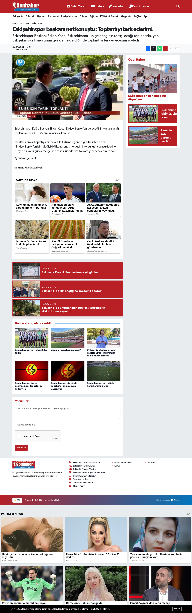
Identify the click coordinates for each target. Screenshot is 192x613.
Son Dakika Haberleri (83, 482)
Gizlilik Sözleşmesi (123, 462)
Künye (117, 466)
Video (100, 6)
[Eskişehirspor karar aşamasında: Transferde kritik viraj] (31, 371)
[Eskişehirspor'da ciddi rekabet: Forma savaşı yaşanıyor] (67, 371)
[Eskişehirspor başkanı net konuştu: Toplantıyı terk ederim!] (67, 87)
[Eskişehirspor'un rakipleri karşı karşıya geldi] (103, 371)
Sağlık (137, 16)
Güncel (30, 16)
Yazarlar (118, 6)
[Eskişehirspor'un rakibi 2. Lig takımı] (31, 338)
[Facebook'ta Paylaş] (148, 48)
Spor (147, 16)
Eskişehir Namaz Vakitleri (85, 469)
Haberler (17, 23)
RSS (18, 500)
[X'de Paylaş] (153, 48)
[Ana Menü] (178, 16)
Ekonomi (53, 16)
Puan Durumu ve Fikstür (84, 476)
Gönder (21, 447)
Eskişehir (17, 16)
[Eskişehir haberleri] (25, 6)
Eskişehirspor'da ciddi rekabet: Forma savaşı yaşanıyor (63, 386)
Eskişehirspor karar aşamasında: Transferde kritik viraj (29, 386)
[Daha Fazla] (165, 48)
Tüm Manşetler (80, 479)
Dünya (83, 16)
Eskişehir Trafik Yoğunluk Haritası (89, 472)
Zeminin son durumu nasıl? (66, 350)
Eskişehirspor (69, 16)
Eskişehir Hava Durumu (84, 466)
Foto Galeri (78, 6)
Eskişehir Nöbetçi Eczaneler (86, 462)
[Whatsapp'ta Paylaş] (159, 48)
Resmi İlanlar (140, 6)
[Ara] (178, 6)
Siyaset (41, 16)
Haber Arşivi (79, 486)
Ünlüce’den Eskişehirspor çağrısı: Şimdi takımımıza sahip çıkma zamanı (101, 353)
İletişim (151, 462)
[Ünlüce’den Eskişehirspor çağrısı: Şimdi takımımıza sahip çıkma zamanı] (103, 338)
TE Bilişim (175, 500)
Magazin (126, 16)
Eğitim (94, 16)
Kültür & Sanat (109, 16)
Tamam (177, 609)
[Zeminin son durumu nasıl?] (67, 338)
